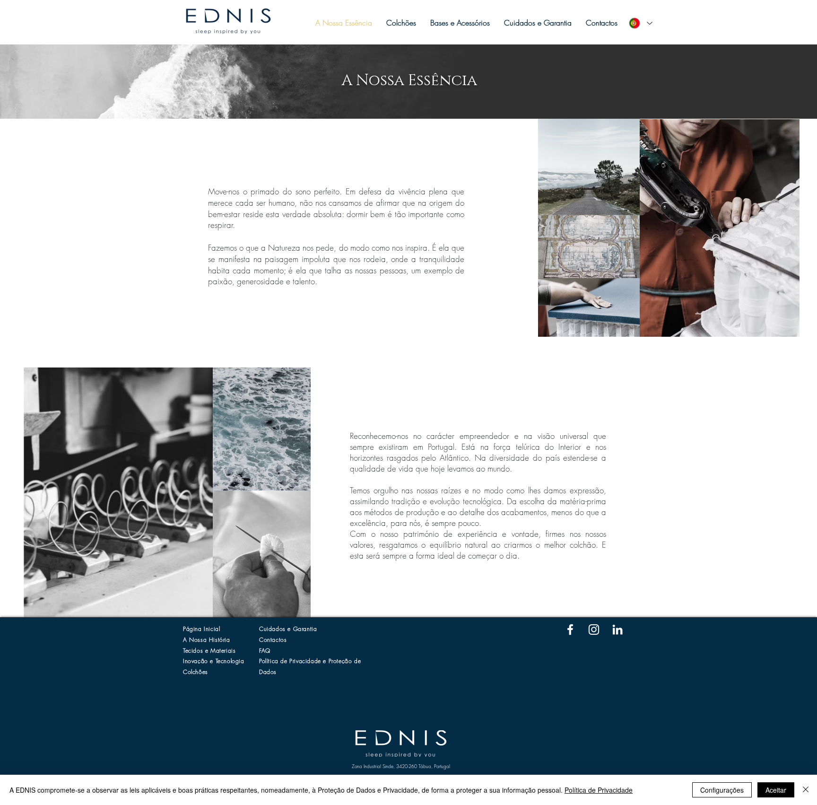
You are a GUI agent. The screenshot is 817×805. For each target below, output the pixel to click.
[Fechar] (805, 789)
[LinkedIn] (617, 629)
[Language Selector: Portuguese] (640, 23)
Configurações (722, 790)
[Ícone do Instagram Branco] (594, 629)
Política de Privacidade (599, 790)
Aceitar (775, 790)
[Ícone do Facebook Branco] (570, 629)
